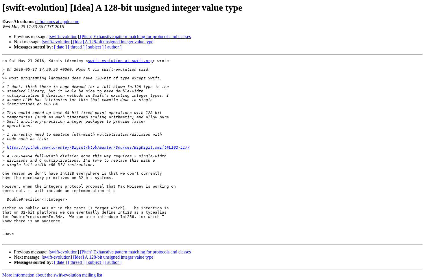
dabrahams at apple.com (57, 21)
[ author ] (113, 46)
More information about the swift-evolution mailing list (52, 274)
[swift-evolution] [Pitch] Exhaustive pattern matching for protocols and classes (120, 36)
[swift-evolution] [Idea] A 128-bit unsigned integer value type (97, 41)
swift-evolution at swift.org (120, 61)
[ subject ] (95, 46)
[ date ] (60, 46)
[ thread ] (76, 46)
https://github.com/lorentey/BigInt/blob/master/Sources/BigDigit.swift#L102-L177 (98, 147)
